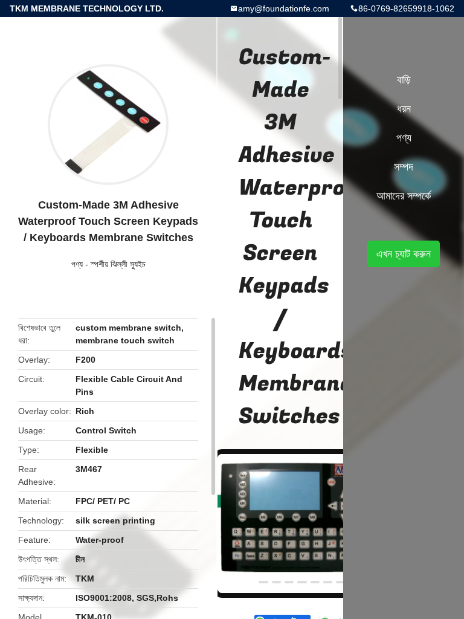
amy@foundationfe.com (283, 8)
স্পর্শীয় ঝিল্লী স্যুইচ (118, 264)
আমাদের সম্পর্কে (403, 196)
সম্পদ (403, 167)
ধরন (404, 109)
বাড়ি (404, 80)
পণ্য (77, 264)
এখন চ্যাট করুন (403, 254)
